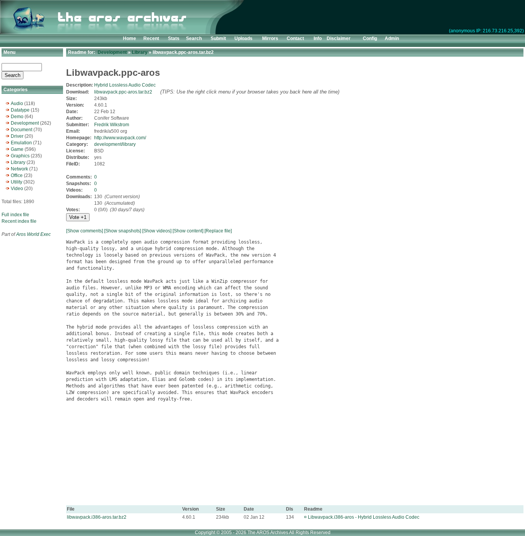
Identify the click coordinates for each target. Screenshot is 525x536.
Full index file (15, 214)
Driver (17, 136)
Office (17, 175)
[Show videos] (156, 231)
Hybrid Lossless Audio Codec (125, 85)
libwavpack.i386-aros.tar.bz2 (96, 517)
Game (17, 149)
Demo (17, 116)
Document (21, 129)
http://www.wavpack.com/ (120, 137)
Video (17, 188)
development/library (115, 144)
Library (18, 162)
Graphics (20, 156)
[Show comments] (84, 231)
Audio (17, 103)
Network (19, 169)
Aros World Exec (33, 234)
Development (25, 123)
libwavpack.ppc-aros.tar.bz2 (123, 92)
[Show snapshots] (122, 231)
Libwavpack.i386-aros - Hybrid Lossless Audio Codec (363, 517)
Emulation (21, 142)
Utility (16, 182)
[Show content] (188, 231)
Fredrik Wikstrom (111, 124)
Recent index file (19, 221)
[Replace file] (218, 231)
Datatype (20, 110)
